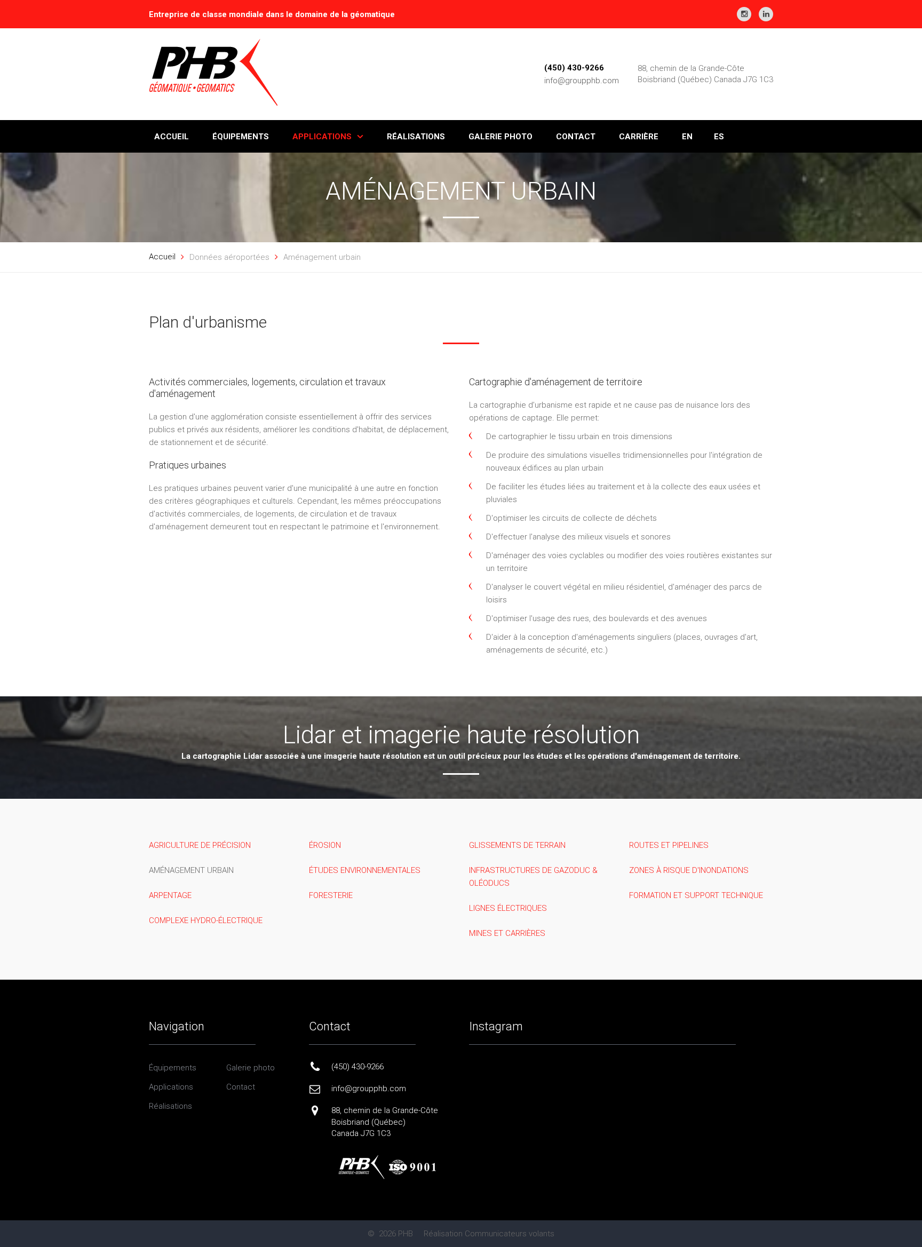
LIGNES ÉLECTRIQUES (508, 908)
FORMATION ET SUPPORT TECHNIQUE (696, 895)
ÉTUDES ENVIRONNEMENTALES (364, 870)
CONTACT (575, 136)
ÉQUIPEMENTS (240, 136)
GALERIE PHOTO (500, 136)
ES (719, 136)
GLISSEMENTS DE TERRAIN (517, 845)
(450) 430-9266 (574, 68)
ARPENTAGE (170, 895)
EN (687, 136)
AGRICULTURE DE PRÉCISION (200, 845)
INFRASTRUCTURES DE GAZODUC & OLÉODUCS (533, 876)
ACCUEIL (171, 136)
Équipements (172, 1068)
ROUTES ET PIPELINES (669, 845)
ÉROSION (325, 845)
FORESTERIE (331, 895)
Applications (171, 1087)
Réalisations (170, 1106)
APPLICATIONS (322, 136)
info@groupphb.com (581, 80)
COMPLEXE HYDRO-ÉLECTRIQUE (206, 920)
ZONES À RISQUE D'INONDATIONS (689, 870)
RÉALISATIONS (416, 136)
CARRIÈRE (638, 136)
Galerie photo (250, 1068)
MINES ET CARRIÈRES (507, 933)
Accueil (162, 256)
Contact (240, 1087)
